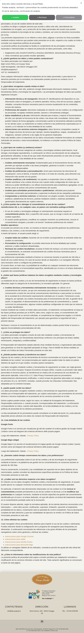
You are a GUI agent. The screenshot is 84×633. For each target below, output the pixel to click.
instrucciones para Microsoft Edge (19, 545)
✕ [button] (81, 3)
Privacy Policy (33, 436)
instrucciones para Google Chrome (19, 536)
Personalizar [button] (70, 17)
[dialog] (42, 11)
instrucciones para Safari (15, 539)
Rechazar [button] (43, 17)
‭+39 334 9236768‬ (72, 611)
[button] (42, 621)
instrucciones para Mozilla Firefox (18, 542)
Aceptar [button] (16, 17)
